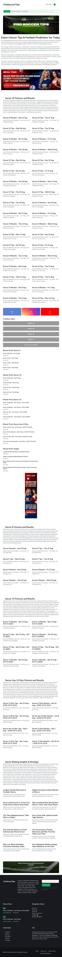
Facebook (7, 932)
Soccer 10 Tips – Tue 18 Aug (14, 203)
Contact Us (43, 951)
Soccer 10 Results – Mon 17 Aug (44, 181)
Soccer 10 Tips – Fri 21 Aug (42, 171)
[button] (57, 4)
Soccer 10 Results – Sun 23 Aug (15, 118)
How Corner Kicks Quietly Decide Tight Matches (44, 816)
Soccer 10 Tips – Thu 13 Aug (43, 266)
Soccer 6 (25, 48)
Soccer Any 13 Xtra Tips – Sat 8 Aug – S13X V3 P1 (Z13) (15, 730)
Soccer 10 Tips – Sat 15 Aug (14, 245)
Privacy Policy (45, 889)
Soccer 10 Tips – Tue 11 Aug (43, 277)
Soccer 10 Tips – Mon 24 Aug (14, 160)
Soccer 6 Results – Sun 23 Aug (20, 11)
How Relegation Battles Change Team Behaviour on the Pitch (44, 845)
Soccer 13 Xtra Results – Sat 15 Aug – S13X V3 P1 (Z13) (18, 432)
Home (37, 951)
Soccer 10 (30, 48)
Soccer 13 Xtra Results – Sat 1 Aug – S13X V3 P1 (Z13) (43, 730)
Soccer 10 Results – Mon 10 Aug (44, 256)
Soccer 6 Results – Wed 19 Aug (44, 580)
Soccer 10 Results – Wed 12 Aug (44, 224)
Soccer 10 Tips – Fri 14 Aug (42, 245)
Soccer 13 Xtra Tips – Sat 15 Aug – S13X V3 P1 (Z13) (17, 436)
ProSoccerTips (7, 912)
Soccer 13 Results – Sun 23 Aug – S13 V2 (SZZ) (16, 402)
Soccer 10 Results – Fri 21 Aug (44, 139)
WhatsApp (7, 936)
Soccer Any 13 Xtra (46, 48)
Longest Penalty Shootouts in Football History (16, 452)
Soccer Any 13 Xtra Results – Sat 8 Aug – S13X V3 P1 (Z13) (19, 441)
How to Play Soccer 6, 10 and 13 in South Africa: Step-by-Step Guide (20, 461)
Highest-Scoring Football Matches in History (15, 456)
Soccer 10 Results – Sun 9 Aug (14, 266)
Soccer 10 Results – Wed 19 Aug (44, 149)
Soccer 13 (36, 48)
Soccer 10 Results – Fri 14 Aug (44, 213)
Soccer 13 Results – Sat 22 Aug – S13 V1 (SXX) (16, 407)
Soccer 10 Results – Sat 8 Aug (14, 287)
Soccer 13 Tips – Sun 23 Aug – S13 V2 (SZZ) (15, 412)
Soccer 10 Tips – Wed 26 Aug (14, 128)
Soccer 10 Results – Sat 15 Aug (15, 213)
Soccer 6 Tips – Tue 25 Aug (10, 367)
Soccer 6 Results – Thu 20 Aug (14, 580)
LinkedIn (7, 938)
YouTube (7, 934)
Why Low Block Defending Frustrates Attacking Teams (13, 845)
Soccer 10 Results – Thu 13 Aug (15, 224)
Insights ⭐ (31, 323)
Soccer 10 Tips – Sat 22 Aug (14, 171)
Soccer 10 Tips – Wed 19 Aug (43, 192)
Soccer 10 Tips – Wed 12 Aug (14, 277)
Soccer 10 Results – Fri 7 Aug (43, 287)
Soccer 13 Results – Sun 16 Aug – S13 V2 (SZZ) (16, 661)
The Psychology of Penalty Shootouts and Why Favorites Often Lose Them (43, 832)
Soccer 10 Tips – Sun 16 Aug (43, 234)
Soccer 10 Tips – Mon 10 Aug (43, 298)
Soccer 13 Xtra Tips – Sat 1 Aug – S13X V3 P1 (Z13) (16, 742)
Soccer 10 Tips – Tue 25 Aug (43, 128)
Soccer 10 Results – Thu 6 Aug (14, 298)
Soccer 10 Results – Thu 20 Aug (15, 149)
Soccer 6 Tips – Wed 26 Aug (10, 363)
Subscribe (46, 885)
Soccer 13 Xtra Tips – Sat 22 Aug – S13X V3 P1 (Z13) (17, 427)
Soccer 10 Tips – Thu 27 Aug (43, 118)
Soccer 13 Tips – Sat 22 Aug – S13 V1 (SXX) (16, 648)
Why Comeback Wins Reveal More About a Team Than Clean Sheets (20, 468)
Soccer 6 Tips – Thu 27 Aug (10, 358)
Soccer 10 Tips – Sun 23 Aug (43, 160)
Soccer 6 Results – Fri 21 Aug (43, 570)
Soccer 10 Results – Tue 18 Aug (15, 181)
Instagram (7, 940)
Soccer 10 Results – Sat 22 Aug (15, 139)
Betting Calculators (37, 916)
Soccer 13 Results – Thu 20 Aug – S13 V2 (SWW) (16, 417)
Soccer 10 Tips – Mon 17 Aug (14, 234)
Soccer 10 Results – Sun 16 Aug (44, 203)
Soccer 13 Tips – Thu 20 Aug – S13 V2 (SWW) (45, 648)
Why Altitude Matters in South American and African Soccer (15, 831)
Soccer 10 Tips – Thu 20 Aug (14, 192)
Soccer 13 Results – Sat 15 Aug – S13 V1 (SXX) (45, 661)
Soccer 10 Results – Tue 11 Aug (15, 256)
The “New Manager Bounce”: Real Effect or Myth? (16, 816)
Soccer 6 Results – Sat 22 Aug (14, 570)
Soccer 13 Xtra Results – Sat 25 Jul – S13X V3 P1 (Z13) (45, 742)
